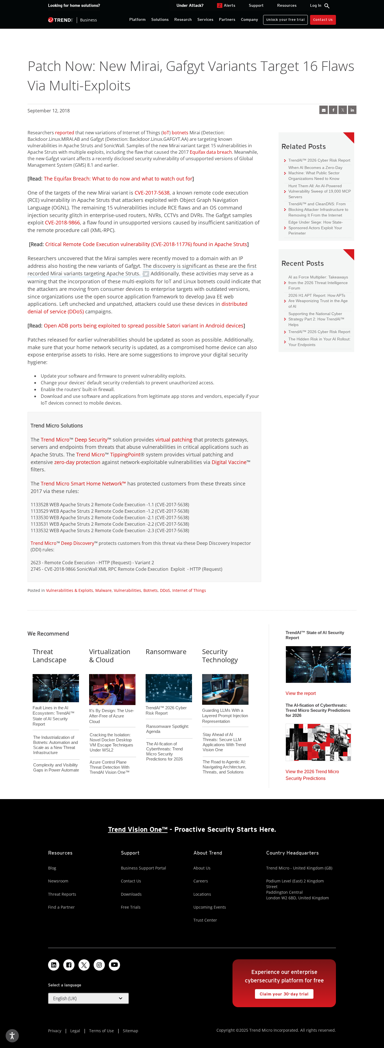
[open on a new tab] (84, 965)
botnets (180, 133)
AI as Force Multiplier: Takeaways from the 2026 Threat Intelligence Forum (316, 282)
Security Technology (220, 655)
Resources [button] (287, 5)
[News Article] (323, 110)
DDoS (165, 590)
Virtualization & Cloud (109, 655)
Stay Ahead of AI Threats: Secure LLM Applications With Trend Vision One (224, 742)
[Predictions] (318, 740)
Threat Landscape (49, 655)
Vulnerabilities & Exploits (69, 590)
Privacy (54, 1030)
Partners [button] (227, 19)
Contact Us (323, 19)
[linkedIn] (352, 110)
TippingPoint (125, 454)
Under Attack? (190, 5)
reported (64, 133)
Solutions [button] (160, 19)
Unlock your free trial (283, 18)
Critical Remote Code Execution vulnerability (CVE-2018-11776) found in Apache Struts (146, 244)
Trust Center (205, 920)
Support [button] (256, 5)
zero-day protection (77, 462)
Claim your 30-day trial (281, 992)
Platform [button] (137, 19)
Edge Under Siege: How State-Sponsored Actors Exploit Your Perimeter (313, 227)
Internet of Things (189, 590)
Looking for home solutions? (74, 5)
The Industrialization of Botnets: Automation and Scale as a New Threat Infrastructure (55, 745)
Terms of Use (101, 1030)
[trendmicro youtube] (114, 965)
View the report (301, 692)
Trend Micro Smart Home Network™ (83, 483)
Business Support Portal (143, 868)
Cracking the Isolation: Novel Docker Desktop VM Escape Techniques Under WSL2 (111, 742)
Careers (200, 881)
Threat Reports (62, 894)
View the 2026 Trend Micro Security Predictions (312, 773)
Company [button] (249, 19)
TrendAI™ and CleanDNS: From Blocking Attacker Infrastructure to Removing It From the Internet (316, 209)
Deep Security (91, 439)
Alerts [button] (226, 5)
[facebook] (333, 110)
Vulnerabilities (127, 590)
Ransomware (166, 651)
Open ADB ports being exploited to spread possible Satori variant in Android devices (143, 325)
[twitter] (342, 110)
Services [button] (205, 19)
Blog (52, 868)
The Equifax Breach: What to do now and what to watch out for (118, 178)
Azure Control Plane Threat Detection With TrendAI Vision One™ (110, 767)
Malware (103, 590)
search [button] (327, 6)
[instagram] (99, 965)
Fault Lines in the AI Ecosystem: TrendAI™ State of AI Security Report (53, 707)
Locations (202, 894)
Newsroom (58, 881)
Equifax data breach (211, 152)
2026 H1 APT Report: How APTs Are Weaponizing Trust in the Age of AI (316, 301)
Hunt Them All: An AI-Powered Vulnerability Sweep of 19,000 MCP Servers (317, 191)
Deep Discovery (77, 543)
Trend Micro (55, 439)
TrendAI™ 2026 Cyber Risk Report (319, 160)
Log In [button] (315, 5)
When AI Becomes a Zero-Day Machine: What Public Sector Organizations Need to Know (313, 173)
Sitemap (130, 1030)
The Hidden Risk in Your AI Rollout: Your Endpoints (317, 341)
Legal (75, 1030)
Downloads (131, 894)
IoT (166, 133)
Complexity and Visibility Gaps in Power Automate (56, 767)
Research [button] (183, 19)
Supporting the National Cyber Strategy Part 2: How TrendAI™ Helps (314, 319)
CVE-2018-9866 (62, 222)
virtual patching (173, 439)
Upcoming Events (209, 907)
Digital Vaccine (229, 462)
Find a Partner (61, 907)
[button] (88, 998)
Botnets (150, 590)
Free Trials (131, 907)
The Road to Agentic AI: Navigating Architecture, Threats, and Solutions (224, 766)
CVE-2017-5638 (152, 192)
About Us (202, 868)
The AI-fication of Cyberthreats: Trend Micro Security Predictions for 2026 (164, 751)
